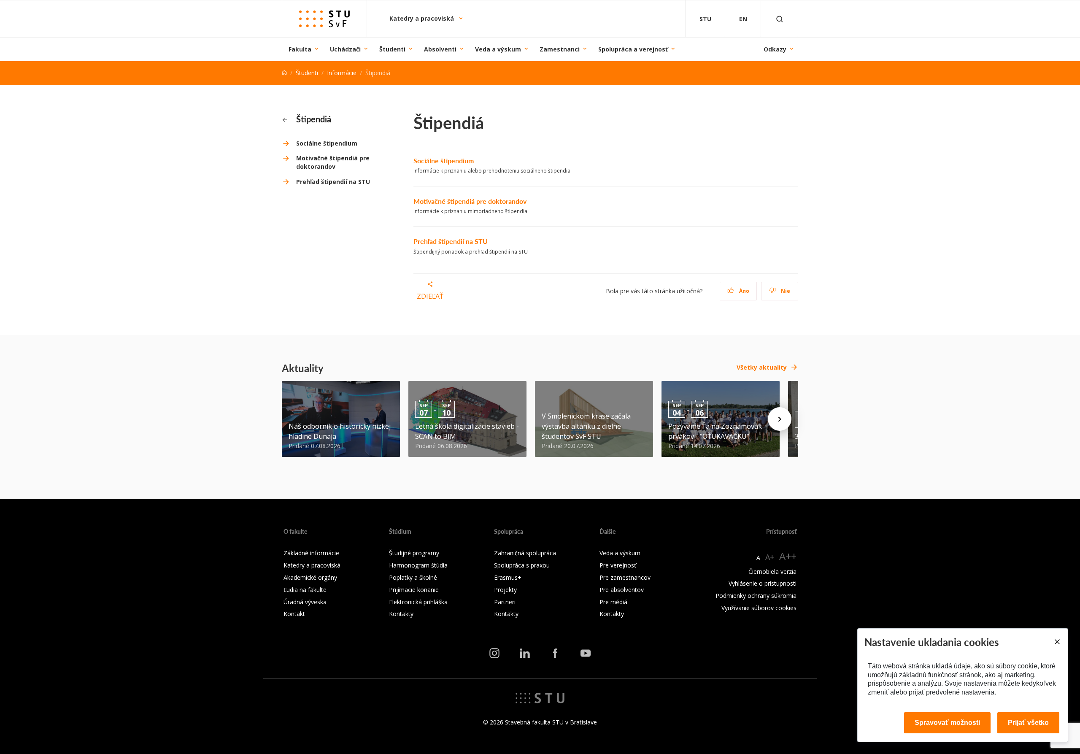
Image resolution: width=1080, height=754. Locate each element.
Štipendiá (312, 119)
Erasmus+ (507, 577)
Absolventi (440, 49)
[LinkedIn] (525, 653)
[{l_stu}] (540, 697)
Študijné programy (414, 553)
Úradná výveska (305, 602)
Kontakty (401, 614)
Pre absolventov (621, 590)
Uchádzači (345, 49)
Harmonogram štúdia (418, 565)
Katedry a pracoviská (422, 18)
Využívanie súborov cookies (758, 608)
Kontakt (294, 614)
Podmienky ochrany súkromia (756, 596)
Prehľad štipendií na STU (333, 182)
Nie (785, 291)
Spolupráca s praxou (522, 565)
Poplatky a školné (413, 577)
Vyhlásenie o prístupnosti (762, 583)
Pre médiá (613, 602)
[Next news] (779, 419)
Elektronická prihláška (418, 602)
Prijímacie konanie (414, 590)
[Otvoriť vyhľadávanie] (779, 18)
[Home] (284, 73)
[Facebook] (555, 653)
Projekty (505, 590)
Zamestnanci (560, 49)
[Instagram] (494, 653)
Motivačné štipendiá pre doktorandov (333, 162)
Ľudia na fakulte (305, 590)
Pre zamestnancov (625, 577)
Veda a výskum (498, 49)
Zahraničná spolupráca (525, 553)
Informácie (341, 73)
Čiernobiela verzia (772, 572)
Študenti (392, 49)
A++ (787, 556)
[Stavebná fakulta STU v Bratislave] (324, 18)
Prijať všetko (1028, 722)
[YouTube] (585, 653)
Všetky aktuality (762, 367)
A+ (769, 557)
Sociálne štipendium (326, 143)
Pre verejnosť (617, 565)
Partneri (505, 602)
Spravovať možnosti (947, 722)
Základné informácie (311, 553)
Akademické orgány (310, 577)
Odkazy (775, 49)
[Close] (1057, 642)
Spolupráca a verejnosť (633, 49)
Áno (743, 291)
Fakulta (300, 49)
